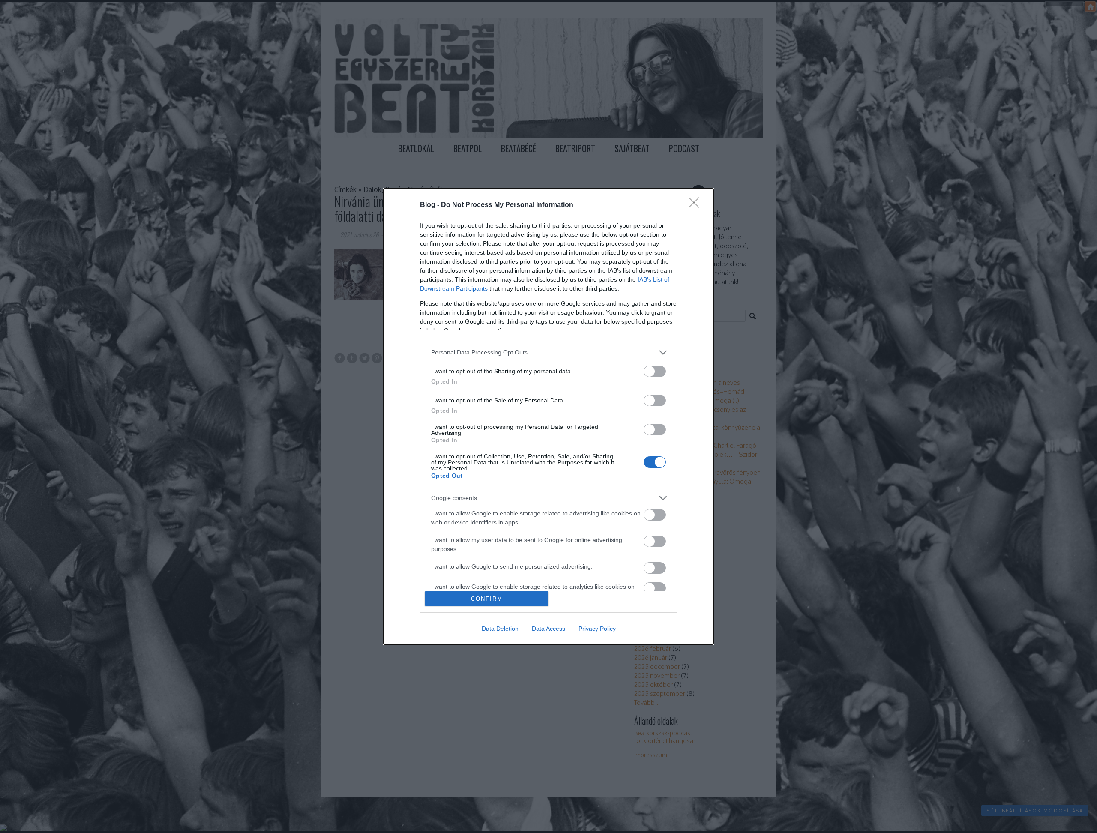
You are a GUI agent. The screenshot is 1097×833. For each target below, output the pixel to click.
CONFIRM (487, 599)
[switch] (655, 371)
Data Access (548, 628)
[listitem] (548, 352)
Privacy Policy (597, 628)
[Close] (697, 205)
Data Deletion (500, 628)
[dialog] (548, 416)
